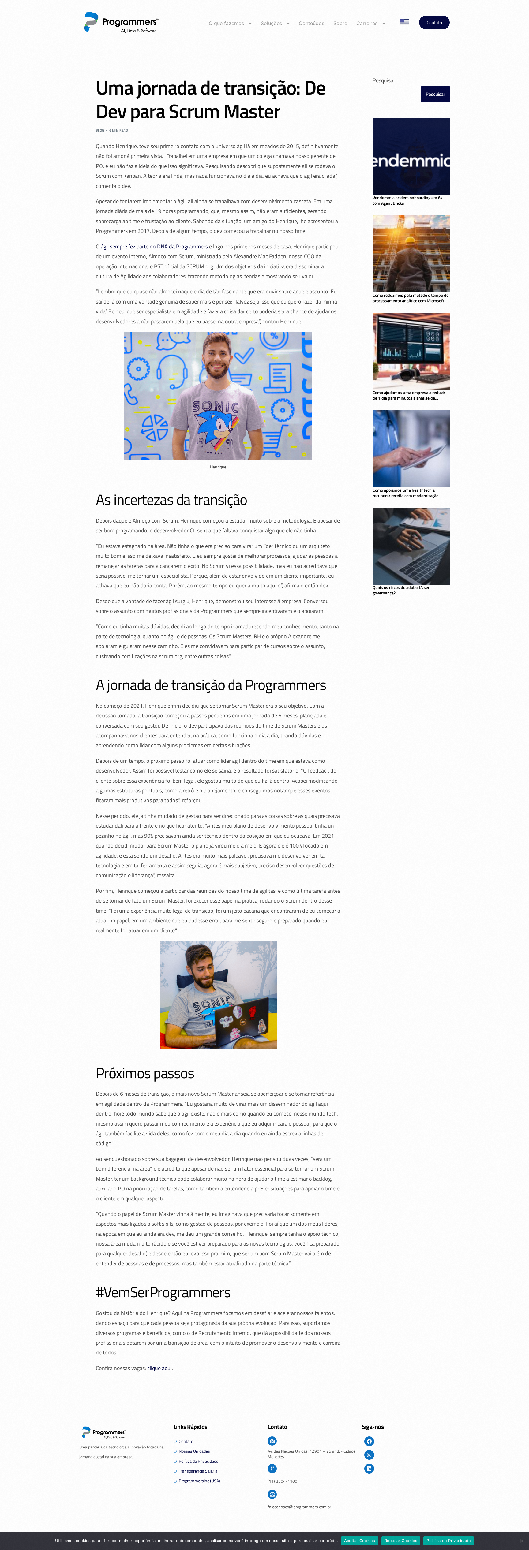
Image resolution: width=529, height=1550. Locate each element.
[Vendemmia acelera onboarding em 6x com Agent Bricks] (411, 156)
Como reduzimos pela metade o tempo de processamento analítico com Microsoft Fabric (410, 298)
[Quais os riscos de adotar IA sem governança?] (411, 546)
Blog (100, 130)
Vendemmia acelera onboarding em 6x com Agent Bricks (408, 200)
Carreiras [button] (366, 23)
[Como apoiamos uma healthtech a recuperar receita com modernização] (411, 448)
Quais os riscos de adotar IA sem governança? (402, 590)
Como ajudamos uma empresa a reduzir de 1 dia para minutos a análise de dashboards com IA (409, 395)
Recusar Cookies (401, 1540)
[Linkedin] (369, 1469)
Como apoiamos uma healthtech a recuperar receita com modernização (405, 492)
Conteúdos (311, 23)
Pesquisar (384, 80)
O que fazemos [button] (226, 23)
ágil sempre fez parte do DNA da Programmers (154, 246)
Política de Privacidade (448, 1540)
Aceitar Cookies (359, 1540)
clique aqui (159, 1368)
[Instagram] (369, 1455)
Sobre (340, 23)
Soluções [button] (271, 23)
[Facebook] (369, 1441)
